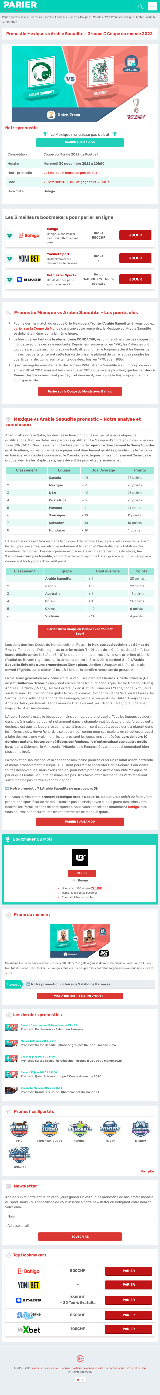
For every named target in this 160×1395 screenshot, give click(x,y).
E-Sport (140, 1141)
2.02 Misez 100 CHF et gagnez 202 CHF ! (76, 182)
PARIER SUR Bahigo (80, 142)
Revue (82, 880)
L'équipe (65, 1368)
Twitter (129, 1368)
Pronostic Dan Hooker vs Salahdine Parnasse (52, 1029)
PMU (19, 1141)
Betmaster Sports (61, 275)
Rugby (110, 1141)
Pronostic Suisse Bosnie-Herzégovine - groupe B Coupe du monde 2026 (71, 1060)
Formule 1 (19, 1167)
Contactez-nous (114, 1368)
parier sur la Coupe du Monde (37, 328)
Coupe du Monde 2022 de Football (71, 154)
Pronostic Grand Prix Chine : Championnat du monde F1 (60, 1092)
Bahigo (52, 229)
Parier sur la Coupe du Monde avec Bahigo (80, 391)
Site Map (140, 1368)
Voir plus (148, 1171)
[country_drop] (83, 1379)
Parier (82, 873)
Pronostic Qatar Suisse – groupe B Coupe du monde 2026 (61, 1076)
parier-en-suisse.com (45, 1368)
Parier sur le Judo (49, 1141)
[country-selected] (78, 1379)
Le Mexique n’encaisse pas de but (70, 173)
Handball (80, 1141)
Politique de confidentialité (88, 1368)
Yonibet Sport (58, 254)
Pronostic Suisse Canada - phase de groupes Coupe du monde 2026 (68, 1045)
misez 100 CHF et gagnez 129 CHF (80, 996)
